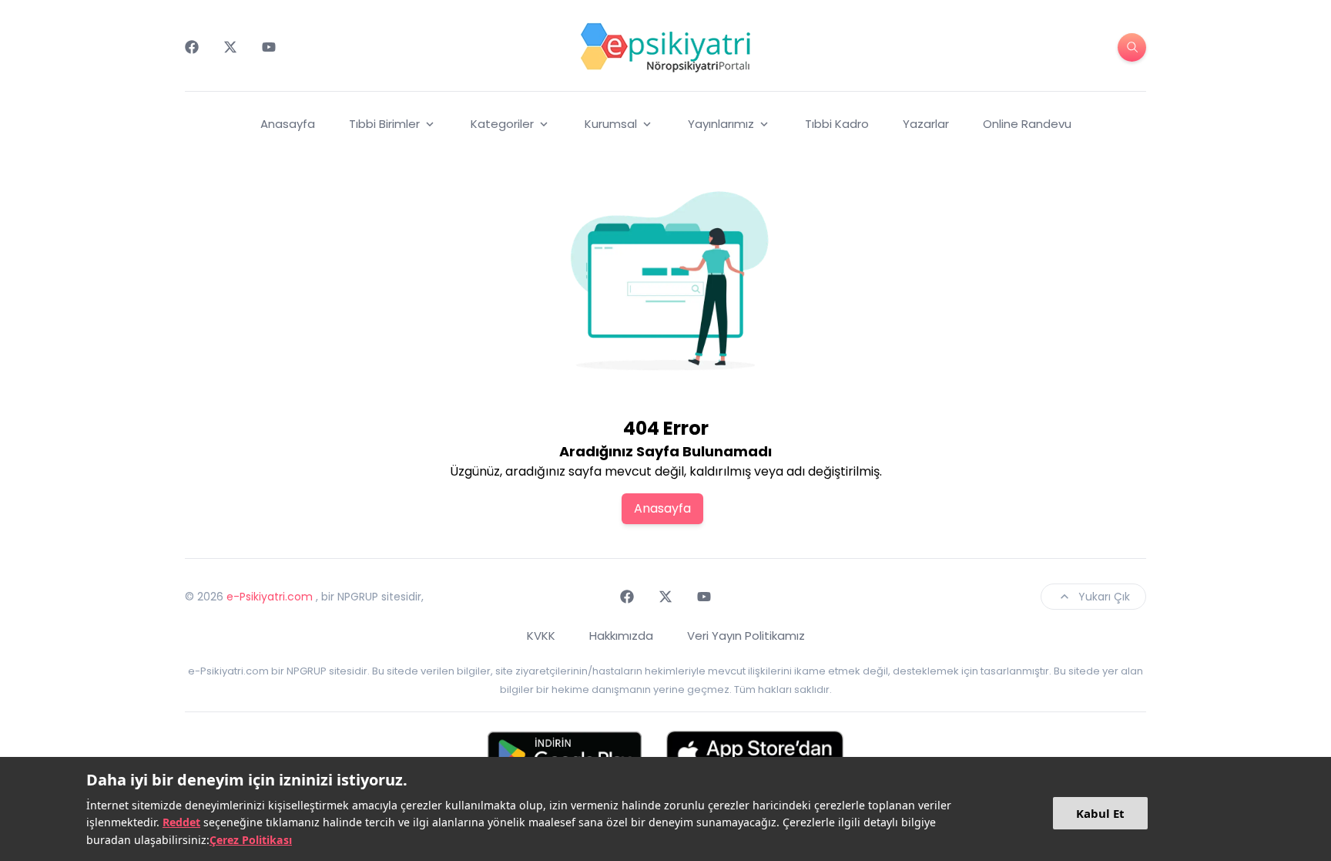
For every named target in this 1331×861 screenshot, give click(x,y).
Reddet (181, 822)
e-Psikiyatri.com (269, 596)
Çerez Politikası (251, 839)
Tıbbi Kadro (837, 124)
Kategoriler (502, 124)
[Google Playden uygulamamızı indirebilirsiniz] (565, 754)
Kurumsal (611, 124)
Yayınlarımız (721, 124)
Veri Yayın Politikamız (746, 635)
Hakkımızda (621, 635)
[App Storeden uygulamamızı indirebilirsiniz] (754, 754)
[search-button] (1132, 47)
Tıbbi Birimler (384, 124)
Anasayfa (287, 124)
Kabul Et (1100, 813)
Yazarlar (926, 124)
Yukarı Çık (1104, 596)
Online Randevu (1027, 124)
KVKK (541, 635)
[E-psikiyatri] (665, 47)
